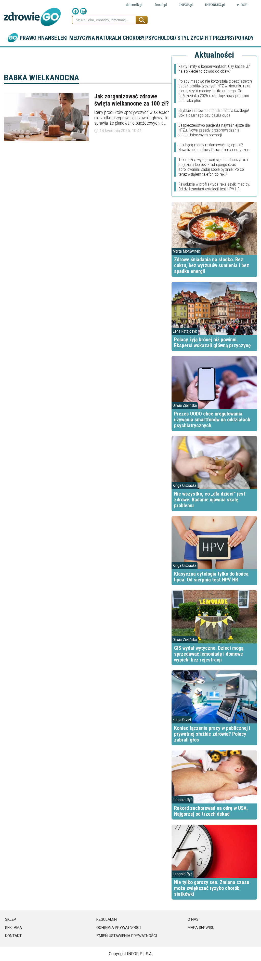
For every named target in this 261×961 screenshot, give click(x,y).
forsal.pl (161, 5)
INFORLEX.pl (215, 5)
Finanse (47, 38)
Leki (63, 38)
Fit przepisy (219, 38)
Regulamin (106, 919)
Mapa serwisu (201, 928)
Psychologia (160, 38)
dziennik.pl (134, 5)
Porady (244, 38)
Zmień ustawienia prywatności (126, 936)
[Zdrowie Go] (32, 17)
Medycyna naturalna (95, 38)
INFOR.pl (186, 5)
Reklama (13, 928)
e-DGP (242, 5)
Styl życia (190, 38)
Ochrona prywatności (118, 928)
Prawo (28, 38)
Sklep (10, 919)
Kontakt (13, 936)
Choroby (133, 38)
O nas (193, 919)
